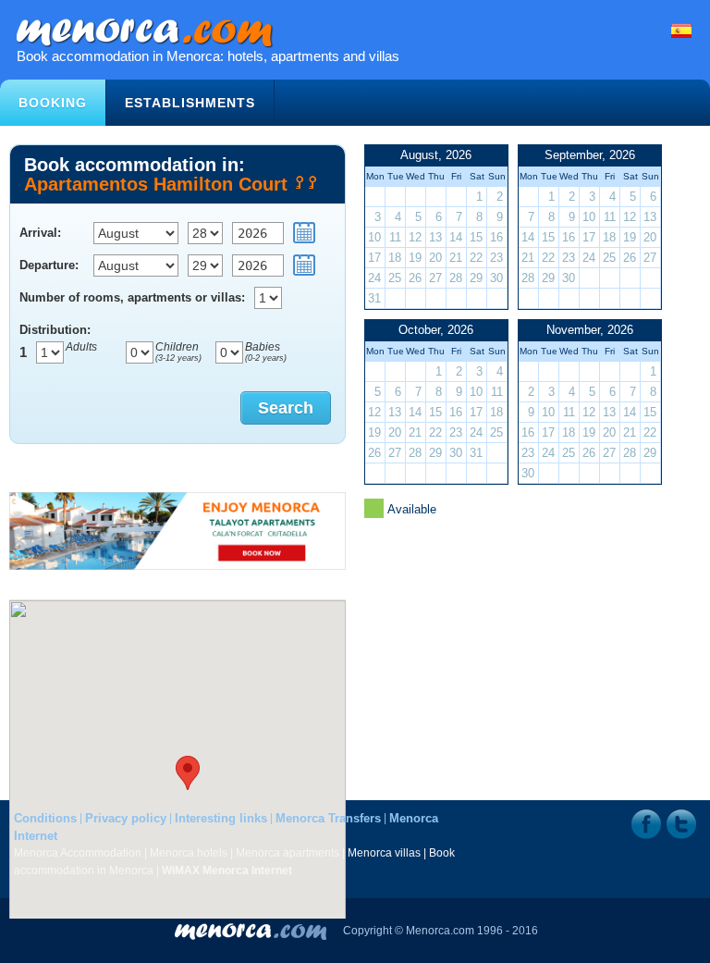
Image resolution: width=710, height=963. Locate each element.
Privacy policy (125, 818)
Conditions (45, 818)
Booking (52, 102)
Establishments (190, 102)
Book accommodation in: (158, 173)
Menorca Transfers (328, 818)
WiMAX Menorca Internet (227, 870)
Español (681, 30)
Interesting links (221, 818)
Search (285, 408)
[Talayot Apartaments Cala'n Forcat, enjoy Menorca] (177, 531)
